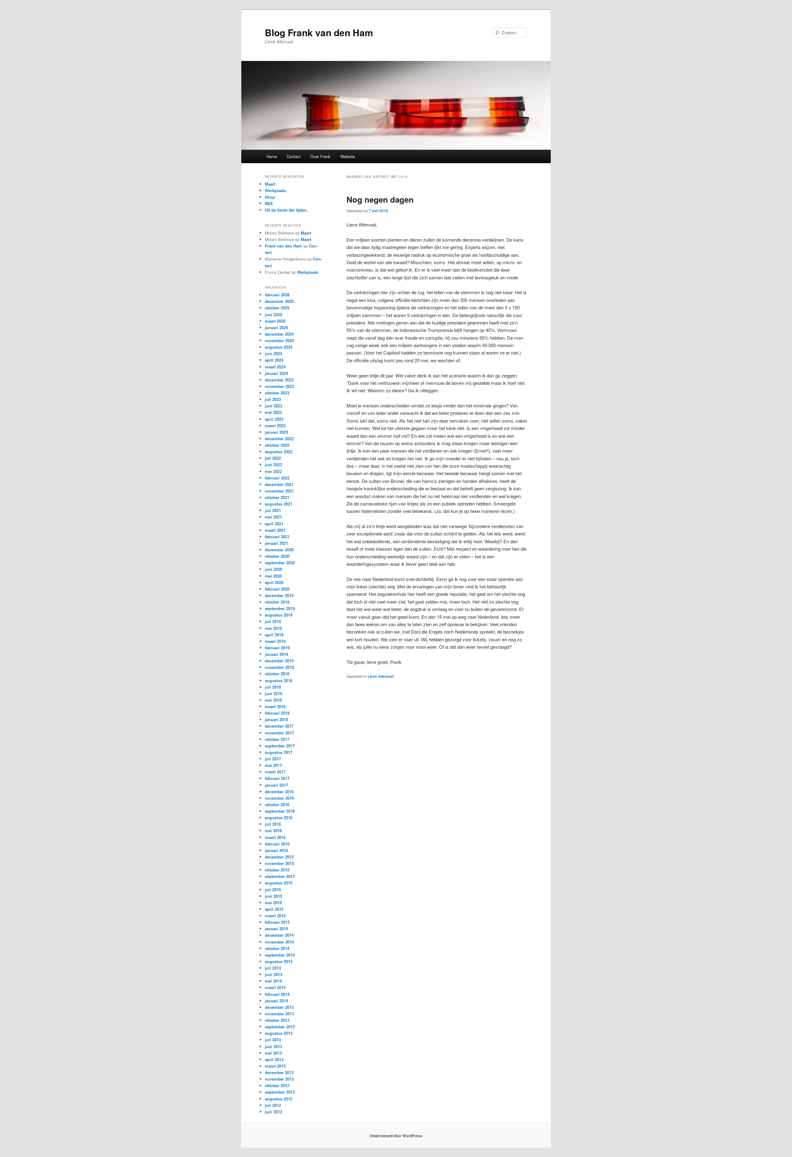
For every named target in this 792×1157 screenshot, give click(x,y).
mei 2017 (273, 765)
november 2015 (279, 863)
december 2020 (279, 550)
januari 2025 (276, 327)
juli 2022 (273, 458)
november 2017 (279, 733)
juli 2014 (273, 968)
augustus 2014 (278, 961)
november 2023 (279, 386)
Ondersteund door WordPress (396, 1135)
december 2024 (279, 334)
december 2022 (279, 438)
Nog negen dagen (380, 199)
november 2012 (279, 1079)
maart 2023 (275, 425)
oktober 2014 (277, 948)
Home (271, 156)
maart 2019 (275, 641)
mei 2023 (273, 412)
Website (347, 156)
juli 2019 (273, 621)
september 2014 (280, 955)
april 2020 (274, 582)
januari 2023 (276, 432)
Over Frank (320, 156)
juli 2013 (273, 1040)
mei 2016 (273, 830)
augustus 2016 (278, 817)
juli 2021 (273, 510)
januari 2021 (276, 543)
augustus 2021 (278, 504)
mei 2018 (273, 700)
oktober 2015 (277, 870)
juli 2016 (273, 824)
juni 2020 (273, 569)
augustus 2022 (278, 451)
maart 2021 (275, 530)
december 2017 (279, 726)
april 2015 (274, 909)
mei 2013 (273, 1053)
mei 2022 (273, 471)
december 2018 (279, 661)
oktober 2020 (277, 556)
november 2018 (279, 667)
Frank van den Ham (283, 246)
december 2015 (279, 857)
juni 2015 (273, 896)
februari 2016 (277, 844)
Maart (270, 184)
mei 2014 (273, 981)
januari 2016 (276, 850)
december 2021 (279, 484)
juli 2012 (273, 1105)
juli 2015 (273, 889)
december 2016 (279, 791)
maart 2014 (275, 987)
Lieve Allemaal (381, 676)
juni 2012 (273, 1112)
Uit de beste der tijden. (286, 210)
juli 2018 (273, 687)
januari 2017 (276, 785)
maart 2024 (275, 367)
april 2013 (274, 1059)
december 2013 (279, 1007)
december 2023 (279, 380)
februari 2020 (277, 589)
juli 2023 (273, 399)
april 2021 (274, 524)
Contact (294, 156)
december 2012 (279, 1072)
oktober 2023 (277, 393)
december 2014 (279, 935)
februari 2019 (277, 648)
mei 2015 (273, 902)
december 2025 (279, 301)
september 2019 (280, 608)
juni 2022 (273, 464)
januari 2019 (276, 654)
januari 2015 (276, 928)
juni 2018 (273, 693)
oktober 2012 (277, 1085)
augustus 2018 (278, 680)
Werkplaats (275, 190)
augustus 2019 (278, 615)
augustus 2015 (278, 883)
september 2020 (280, 563)
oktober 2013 (277, 1020)
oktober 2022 (277, 445)
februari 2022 (277, 478)
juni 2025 (273, 314)
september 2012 (280, 1092)
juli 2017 (273, 759)
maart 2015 (275, 915)
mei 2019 (273, 628)
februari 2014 (277, 994)
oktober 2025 (277, 308)
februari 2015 (277, 922)
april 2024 (274, 360)
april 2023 (274, 419)
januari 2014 (276, 1001)
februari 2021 (277, 537)
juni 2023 (273, 406)
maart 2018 (275, 706)
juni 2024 (273, 353)
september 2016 (280, 811)
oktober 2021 (277, 497)
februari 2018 (277, 713)
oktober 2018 (277, 674)
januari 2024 (276, 373)
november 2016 (279, 798)
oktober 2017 (277, 739)
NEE (269, 203)
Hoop (270, 197)
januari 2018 (276, 719)
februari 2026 (277, 295)
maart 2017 (275, 772)
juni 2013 (273, 1046)
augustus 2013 (278, 1033)
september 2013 (280, 1027)
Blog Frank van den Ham (319, 32)
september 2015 (280, 876)
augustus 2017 (278, 752)
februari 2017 (277, 778)
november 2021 (279, 491)
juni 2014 (273, 974)
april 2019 (274, 635)
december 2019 (279, 595)
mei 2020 (273, 576)
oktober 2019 (277, 602)
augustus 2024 (278, 347)
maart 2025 (275, 321)
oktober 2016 (277, 804)
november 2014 (279, 942)
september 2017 (280, 746)
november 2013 (279, 1014)
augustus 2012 (278, 1099)
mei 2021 (273, 517)
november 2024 (279, 340)
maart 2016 (275, 837)
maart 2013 (275, 1066)
